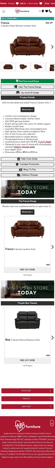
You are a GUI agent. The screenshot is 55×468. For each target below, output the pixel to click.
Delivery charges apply (24, 147)
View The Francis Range (29, 87)
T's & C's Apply (44, 142)
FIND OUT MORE (27, 270)
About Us (26, 399)
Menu (3, 11)
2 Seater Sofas (12, 18)
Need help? (26, 391)
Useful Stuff (26, 406)
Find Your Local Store (28, 81)
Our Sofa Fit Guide (29, 93)
